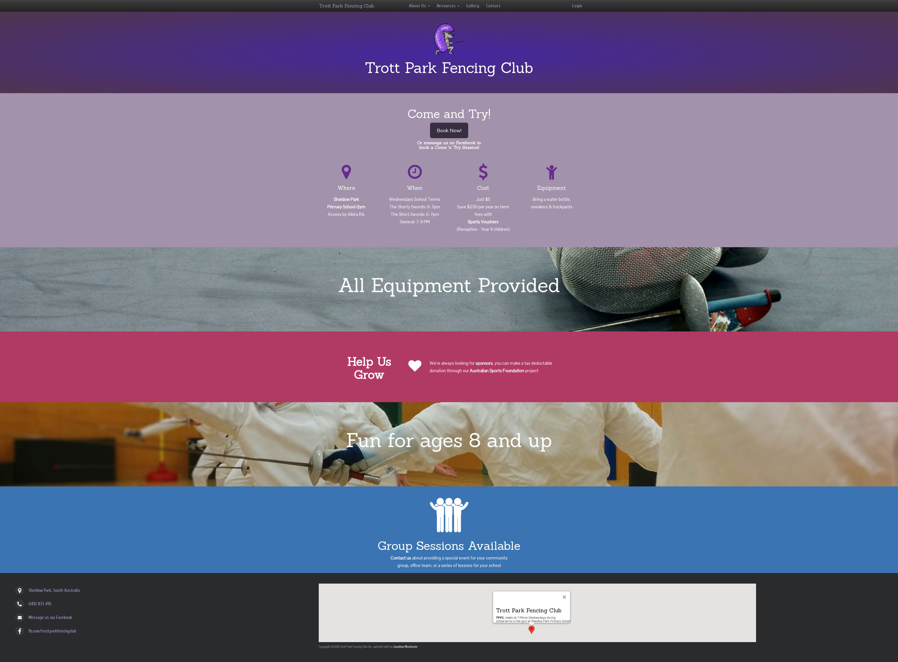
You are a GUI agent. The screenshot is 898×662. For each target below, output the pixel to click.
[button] (532, 629)
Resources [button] (447, 5)
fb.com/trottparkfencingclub (52, 631)
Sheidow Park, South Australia (54, 590)
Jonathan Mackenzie (405, 646)
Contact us (401, 558)
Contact (493, 5)
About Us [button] (418, 5)
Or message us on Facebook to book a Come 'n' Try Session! (449, 145)
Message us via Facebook (50, 617)
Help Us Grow (369, 368)
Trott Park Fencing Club (346, 6)
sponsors (484, 363)
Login (577, 5)
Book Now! (449, 130)
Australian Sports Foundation (497, 370)
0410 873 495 (40, 604)
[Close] (564, 597)
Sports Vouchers (483, 221)
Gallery (472, 5)
